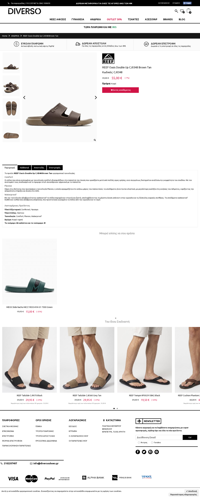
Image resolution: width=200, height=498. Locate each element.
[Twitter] (145, 452)
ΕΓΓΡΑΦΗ (73, 431)
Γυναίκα (157, 442)
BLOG (182, 19)
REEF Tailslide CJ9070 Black (29, 395)
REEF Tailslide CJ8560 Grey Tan (87, 395)
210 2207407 (31, 3)
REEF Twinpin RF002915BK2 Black (144, 395)
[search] (176, 11)
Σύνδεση (176, 3)
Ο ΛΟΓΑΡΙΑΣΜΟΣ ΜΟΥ (78, 436)
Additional (24, 167)
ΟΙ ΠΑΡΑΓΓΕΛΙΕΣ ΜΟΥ (78, 441)
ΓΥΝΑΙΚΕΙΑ (78, 19)
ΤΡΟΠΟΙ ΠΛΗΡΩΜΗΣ (45, 431)
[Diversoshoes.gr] (24, 11)
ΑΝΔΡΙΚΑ (95, 19)
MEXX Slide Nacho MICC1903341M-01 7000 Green (29, 307)
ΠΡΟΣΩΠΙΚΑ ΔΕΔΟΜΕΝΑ (46, 441)
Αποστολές (39, 167)
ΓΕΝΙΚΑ (39, 426)
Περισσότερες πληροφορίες (183, 494)
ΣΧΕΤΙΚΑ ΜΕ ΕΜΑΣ (10, 426)
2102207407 (10, 463)
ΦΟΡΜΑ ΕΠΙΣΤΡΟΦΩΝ (12, 441)
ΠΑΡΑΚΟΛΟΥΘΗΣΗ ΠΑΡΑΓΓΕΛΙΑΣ (16, 446)
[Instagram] (151, 452)
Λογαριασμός (164, 3)
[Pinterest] (156, 452)
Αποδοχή (192, 491)
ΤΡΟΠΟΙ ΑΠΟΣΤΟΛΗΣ (45, 436)
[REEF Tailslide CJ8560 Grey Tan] (87, 360)
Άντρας (144, 442)
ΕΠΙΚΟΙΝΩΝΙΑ (8, 431)
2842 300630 (44, 3)
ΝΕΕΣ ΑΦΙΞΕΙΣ (58, 19)
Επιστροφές (54, 167)
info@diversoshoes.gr (46, 463)
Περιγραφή (10, 167)
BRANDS (168, 19)
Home (4, 36)
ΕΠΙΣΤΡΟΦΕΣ (8, 436)
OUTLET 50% (114, 19)
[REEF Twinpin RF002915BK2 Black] (144, 360)
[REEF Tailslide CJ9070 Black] (29, 360)
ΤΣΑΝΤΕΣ (133, 19)
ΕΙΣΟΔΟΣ (73, 426)
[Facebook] (138, 452)
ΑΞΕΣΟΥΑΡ (151, 19)
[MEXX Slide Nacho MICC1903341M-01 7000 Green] (29, 271)
